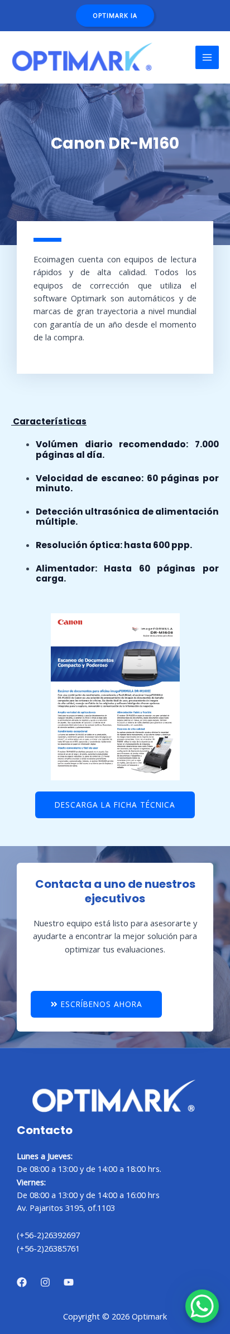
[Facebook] (22, 1282)
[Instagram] (45, 1282)
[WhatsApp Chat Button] (202, 1306)
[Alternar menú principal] (207, 57)
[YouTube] (69, 1282)
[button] (115, 15)
